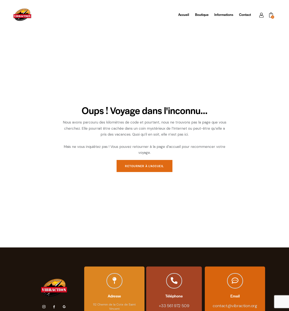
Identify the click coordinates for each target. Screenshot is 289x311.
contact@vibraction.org (235, 305)
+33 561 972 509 (174, 305)
